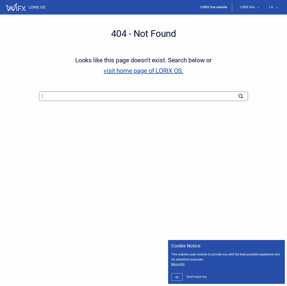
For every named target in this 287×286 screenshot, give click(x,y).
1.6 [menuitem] (271, 7)
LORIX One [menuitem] (247, 7)
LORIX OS (37, 7)
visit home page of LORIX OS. (143, 70)
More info (177, 264)
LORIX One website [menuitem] (213, 7)
